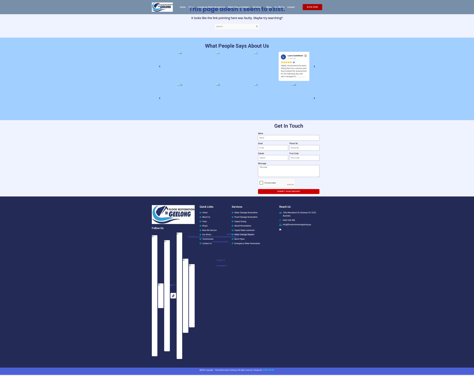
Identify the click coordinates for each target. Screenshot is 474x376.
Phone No (293, 143)
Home (183, 7)
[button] (258, 7)
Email (260, 143)
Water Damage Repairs (239, 7)
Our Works (279, 7)
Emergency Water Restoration (211, 7)
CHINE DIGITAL (268, 370)
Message (262, 163)
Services (257, 7)
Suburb (261, 153)
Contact (291, 7)
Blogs (269, 7)
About (191, 7)
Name (260, 133)
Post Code (294, 153)
